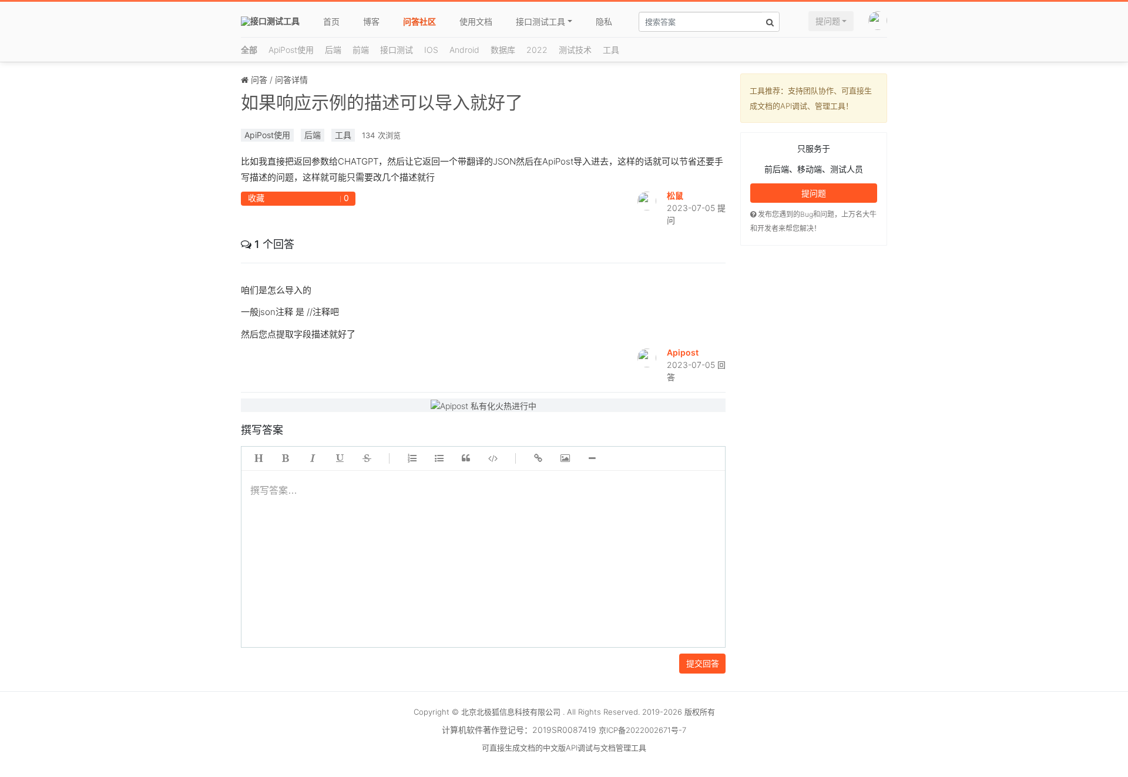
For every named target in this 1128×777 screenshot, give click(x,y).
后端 (333, 50)
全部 (249, 50)
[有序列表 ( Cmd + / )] (411, 458)
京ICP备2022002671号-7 (642, 730)
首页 (331, 21)
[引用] (465, 458)
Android (464, 50)
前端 (360, 50)
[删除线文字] (366, 458)
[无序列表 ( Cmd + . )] (438, 458)
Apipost (683, 352)
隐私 (604, 21)
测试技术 (575, 50)
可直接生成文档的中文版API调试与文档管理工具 (564, 747)
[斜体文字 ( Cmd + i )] (312, 458)
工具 (611, 50)
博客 (371, 21)
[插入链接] (538, 458)
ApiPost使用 (291, 50)
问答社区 (419, 21)
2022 (537, 50)
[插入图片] (565, 458)
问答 (259, 80)
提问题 (827, 21)
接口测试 (396, 50)
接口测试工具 (540, 21)
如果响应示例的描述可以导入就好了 (382, 102)
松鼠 (675, 195)
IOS (431, 50)
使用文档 (475, 21)
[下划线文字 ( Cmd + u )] (339, 458)
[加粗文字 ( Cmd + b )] (285, 458)
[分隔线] (592, 458)
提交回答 (702, 663)
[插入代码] (492, 458)
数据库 (503, 50)
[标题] (258, 458)
